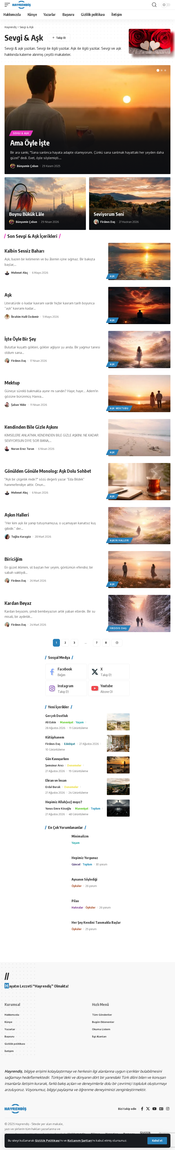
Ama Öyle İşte (30, 142)
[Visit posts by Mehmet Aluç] (7, 272)
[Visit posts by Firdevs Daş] (96, 221)
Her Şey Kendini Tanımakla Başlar (96, 922)
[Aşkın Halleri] (139, 525)
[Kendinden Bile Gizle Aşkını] (139, 437)
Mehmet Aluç (19, 272)
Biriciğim (13, 559)
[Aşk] (139, 305)
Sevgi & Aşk (21, 133)
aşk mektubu (119, 408)
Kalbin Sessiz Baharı (24, 251)
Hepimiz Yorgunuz (85, 858)
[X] (109, 672)
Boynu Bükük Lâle (26, 214)
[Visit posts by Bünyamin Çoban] (12, 165)
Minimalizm (80, 836)
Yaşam (80, 722)
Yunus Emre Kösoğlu (58, 808)
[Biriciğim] (139, 569)
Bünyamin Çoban (27, 166)
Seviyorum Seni (109, 214)
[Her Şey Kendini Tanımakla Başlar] (56, 928)
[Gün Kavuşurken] (118, 764)
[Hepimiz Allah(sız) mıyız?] (118, 808)
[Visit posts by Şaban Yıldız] (7, 404)
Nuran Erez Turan (22, 449)
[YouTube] (154, 1109)
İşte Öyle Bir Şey (20, 339)
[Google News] (161, 1109)
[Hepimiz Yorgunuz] (56, 863)
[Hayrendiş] (21, 5)
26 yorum (91, 886)
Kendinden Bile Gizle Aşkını (31, 427)
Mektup (12, 382)
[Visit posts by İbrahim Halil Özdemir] (7, 316)
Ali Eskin (50, 722)
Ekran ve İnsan (56, 780)
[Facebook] (66, 672)
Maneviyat (66, 722)
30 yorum (101, 864)
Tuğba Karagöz (21, 536)
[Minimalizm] (56, 842)
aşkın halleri (119, 540)
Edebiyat (69, 744)
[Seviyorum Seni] (129, 203)
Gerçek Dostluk (56, 716)
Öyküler (77, 886)
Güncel (76, 864)
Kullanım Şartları (79, 1140)
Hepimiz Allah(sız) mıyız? (63, 802)
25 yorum (91, 929)
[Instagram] (66, 688)
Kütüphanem (54, 737)
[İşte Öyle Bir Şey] (139, 349)
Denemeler (74, 765)
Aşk (8, 295)
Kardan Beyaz (18, 603)
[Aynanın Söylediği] (56, 885)
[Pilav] (56, 907)
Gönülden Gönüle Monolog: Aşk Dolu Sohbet (48, 471)
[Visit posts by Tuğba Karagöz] (7, 536)
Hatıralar (77, 907)
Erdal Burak (52, 787)
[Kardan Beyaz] (139, 613)
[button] (157, 1140)
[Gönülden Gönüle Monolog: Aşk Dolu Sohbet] (139, 481)
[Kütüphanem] (118, 743)
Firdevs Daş (107, 222)
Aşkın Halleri (17, 514)
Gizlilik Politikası (47, 1140)
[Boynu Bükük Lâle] (45, 203)
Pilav (75, 901)
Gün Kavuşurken (57, 759)
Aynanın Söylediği (84, 879)
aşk (112, 276)
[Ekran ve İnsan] (118, 786)
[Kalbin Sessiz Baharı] (139, 261)
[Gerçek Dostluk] (118, 721)
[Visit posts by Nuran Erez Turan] (7, 448)
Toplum (95, 808)
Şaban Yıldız (18, 404)
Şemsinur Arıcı (54, 765)
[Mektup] (139, 393)
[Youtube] (109, 688)
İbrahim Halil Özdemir (25, 316)
